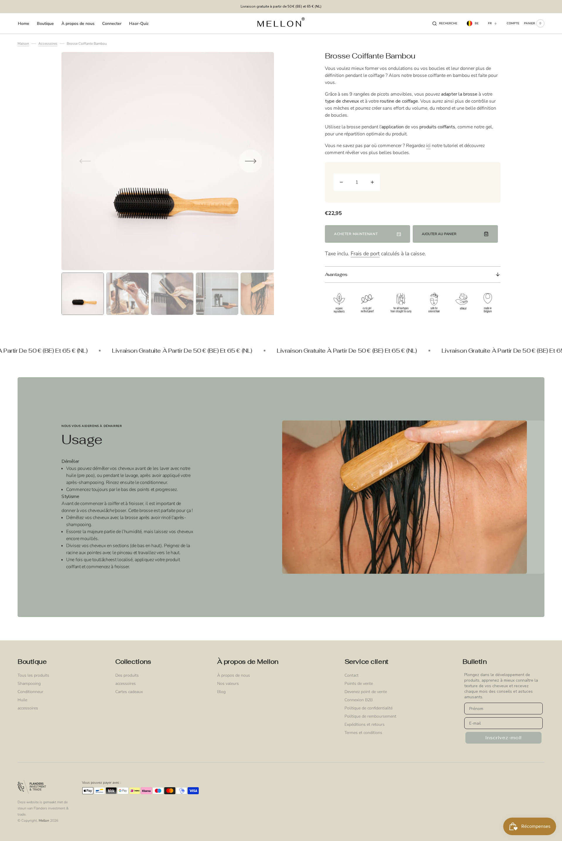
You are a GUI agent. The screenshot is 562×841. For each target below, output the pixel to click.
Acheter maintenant (356, 234)
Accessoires (47, 43)
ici (428, 145)
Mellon (44, 820)
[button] (444, 23)
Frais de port (365, 253)
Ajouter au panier (439, 234)
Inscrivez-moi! (503, 738)
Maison (23, 43)
